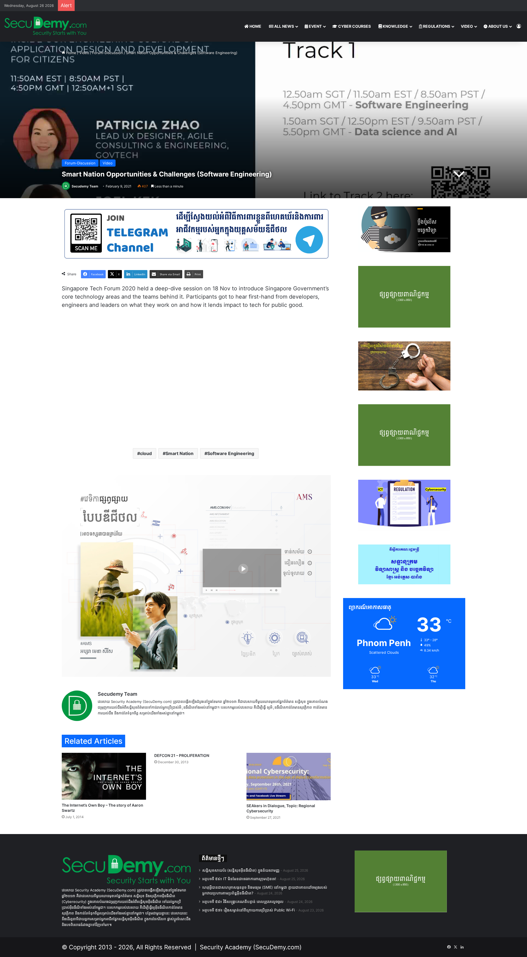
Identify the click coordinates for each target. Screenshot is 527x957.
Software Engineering (230, 453)
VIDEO (467, 26)
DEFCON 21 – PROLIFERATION (181, 755)
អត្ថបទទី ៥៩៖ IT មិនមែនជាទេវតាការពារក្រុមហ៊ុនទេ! (239, 879)
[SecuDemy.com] (45, 26)
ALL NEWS (283, 26)
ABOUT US (497, 26)
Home (70, 52)
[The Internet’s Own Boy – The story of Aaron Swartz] (104, 776)
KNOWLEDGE (395, 26)
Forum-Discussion (107, 52)
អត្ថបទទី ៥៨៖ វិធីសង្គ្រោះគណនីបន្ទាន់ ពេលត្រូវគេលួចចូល (243, 901)
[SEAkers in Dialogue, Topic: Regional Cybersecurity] (288, 776)
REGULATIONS (436, 26)
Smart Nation (180, 453)
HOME (255, 26)
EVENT (315, 26)
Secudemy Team (85, 186)
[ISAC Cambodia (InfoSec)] (196, 233)
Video (84, 52)
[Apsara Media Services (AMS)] (196, 575)
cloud (146, 453)
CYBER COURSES (354, 26)
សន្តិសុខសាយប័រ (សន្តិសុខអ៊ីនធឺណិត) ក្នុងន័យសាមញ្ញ (240, 870)
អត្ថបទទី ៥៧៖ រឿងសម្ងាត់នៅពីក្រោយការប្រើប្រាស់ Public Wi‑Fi (248, 910)
